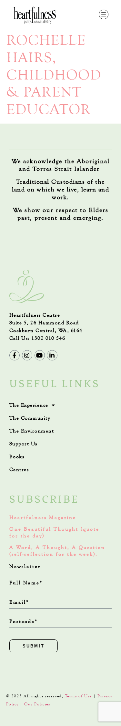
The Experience (28, 405)
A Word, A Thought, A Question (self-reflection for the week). (57, 550)
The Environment (31, 430)
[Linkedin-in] (52, 355)
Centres (19, 469)
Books (17, 456)
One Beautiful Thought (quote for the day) (54, 532)
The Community (29, 417)
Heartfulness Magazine (42, 517)
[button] (103, 14)
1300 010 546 (48, 338)
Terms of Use (78, 696)
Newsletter (25, 566)
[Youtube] (40, 355)
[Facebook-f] (14, 355)
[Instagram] (27, 355)
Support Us (23, 443)
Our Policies (37, 704)
